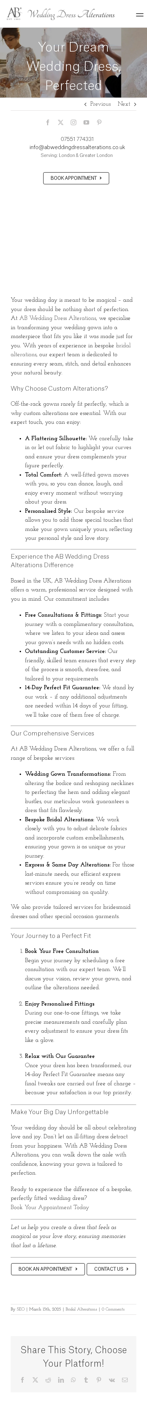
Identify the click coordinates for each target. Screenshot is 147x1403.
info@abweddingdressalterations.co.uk (77, 147)
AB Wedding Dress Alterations (57, 318)
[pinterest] (99, 122)
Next (124, 104)
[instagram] (73, 122)
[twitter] (61, 122)
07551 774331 (77, 139)
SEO (21, 1309)
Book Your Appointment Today (50, 1207)
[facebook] (48, 122)
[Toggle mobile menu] (139, 15)
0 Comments (113, 1309)
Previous (100, 104)
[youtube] (86, 122)
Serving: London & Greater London (76, 155)
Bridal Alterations (81, 1309)
